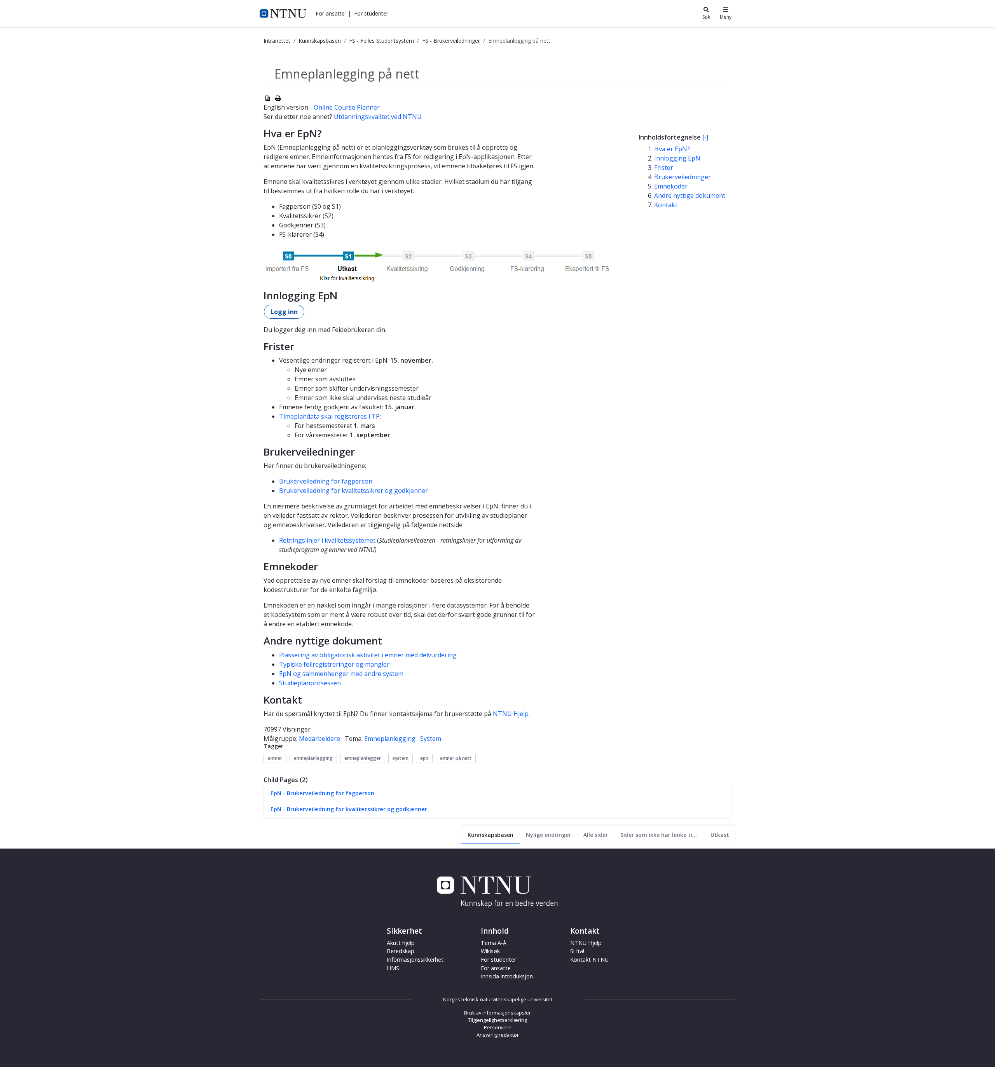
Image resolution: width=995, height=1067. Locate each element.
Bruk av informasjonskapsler (497, 1012)
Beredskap (400, 951)
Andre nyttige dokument (689, 195)
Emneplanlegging (389, 738)
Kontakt (665, 205)
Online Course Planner (347, 107)
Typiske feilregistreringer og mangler (334, 664)
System (430, 738)
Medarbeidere (319, 738)
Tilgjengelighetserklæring (497, 1019)
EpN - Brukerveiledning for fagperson (322, 793)
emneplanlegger (362, 758)
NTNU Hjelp (511, 713)
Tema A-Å (493, 943)
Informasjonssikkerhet (415, 959)
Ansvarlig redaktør (498, 1034)
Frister (663, 167)
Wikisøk (490, 951)
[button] (330, 13)
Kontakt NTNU (589, 959)
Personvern (497, 1027)
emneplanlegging (313, 758)
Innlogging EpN (677, 158)
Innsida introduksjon (507, 976)
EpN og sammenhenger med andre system (341, 673)
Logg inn (284, 311)
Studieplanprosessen (310, 683)
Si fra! (577, 951)
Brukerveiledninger (682, 177)
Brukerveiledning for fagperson (325, 481)
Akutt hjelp (401, 943)
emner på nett (455, 758)
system (400, 758)
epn (424, 758)
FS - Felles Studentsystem (381, 40)
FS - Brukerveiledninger (451, 40)
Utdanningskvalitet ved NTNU (378, 116)
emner (275, 758)
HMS (393, 968)
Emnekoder (671, 186)
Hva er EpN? (672, 149)
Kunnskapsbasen (319, 40)
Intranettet (277, 40)
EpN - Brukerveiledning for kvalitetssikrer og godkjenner (349, 809)
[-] (705, 137)
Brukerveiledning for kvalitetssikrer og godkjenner (353, 490)
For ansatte (496, 968)
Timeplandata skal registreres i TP (329, 416)
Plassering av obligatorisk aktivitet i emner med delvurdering (368, 655)
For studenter (498, 959)
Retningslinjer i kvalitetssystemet (327, 540)
